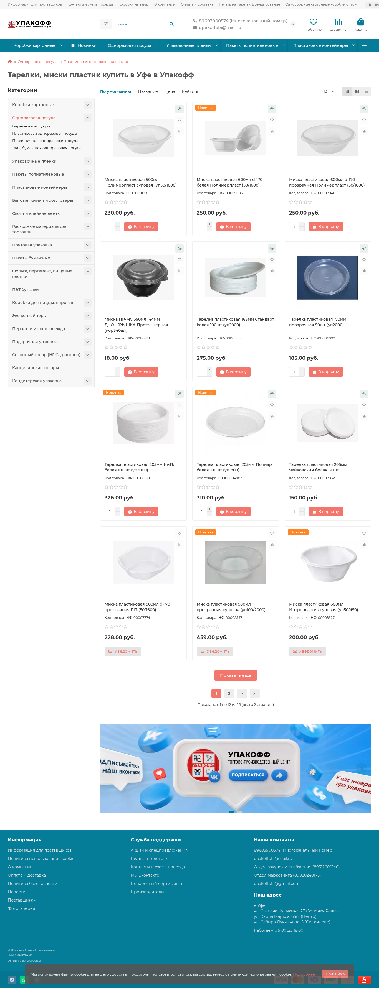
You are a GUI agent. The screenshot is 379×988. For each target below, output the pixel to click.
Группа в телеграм (150, 858)
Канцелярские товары (35, 367)
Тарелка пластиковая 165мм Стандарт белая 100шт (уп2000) (235, 322)
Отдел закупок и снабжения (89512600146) (297, 866)
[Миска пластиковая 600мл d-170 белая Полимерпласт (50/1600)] (236, 138)
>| (254, 693)
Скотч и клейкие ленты (36, 213)
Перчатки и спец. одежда (38, 328)
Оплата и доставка (197, 4)
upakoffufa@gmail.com (277, 883)
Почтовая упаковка (32, 244)
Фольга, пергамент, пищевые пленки (42, 274)
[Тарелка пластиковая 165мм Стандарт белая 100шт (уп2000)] (236, 278)
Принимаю (335, 974)
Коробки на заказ (133, 4)
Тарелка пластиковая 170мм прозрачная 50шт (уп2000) (317, 322)
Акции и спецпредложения (159, 850)
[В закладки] (179, 120)
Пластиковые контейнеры (320, 45)
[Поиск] (171, 24)
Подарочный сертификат (157, 883)
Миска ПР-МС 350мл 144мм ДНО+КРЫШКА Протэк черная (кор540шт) (136, 325)
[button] (110, 768)
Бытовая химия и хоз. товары (42, 200)
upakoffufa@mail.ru (220, 27)
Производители (147, 891)
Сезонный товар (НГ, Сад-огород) (46, 354)
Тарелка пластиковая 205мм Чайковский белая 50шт (318, 467)
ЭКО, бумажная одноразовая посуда (47, 147)
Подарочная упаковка (35, 341)
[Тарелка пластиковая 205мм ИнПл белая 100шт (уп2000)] (144, 423)
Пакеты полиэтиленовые (252, 45)
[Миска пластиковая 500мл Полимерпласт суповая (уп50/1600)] (144, 138)
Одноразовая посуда (129, 45)
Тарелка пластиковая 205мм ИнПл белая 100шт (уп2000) (140, 467)
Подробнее (304, 974)
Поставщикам (22, 900)
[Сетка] (347, 91)
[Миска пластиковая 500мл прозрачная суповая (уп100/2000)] (236, 562)
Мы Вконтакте (145, 875)
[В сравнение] (179, 131)
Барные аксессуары (31, 126)
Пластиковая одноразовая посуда (96, 61)
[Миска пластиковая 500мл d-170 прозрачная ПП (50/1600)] (144, 562)
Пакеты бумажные (31, 258)
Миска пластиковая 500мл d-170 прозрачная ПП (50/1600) (137, 607)
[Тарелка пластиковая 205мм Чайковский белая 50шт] (328, 423)
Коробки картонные (34, 45)
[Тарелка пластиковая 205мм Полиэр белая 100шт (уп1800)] (236, 423)
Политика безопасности (32, 883)
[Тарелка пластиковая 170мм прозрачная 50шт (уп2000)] (328, 278)
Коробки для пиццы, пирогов (42, 302)
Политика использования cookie (41, 858)
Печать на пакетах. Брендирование (249, 4)
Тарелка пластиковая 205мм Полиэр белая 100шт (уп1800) (234, 467)
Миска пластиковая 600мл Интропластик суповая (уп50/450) (323, 607)
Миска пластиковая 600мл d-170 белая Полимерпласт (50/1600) (229, 182)
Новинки (87, 45)
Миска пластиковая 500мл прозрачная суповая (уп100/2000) (231, 607)
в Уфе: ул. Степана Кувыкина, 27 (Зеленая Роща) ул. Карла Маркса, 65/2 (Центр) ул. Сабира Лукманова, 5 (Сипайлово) (296, 914)
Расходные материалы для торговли (40, 229)
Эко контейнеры (29, 315)
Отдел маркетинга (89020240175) (287, 875)
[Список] (357, 91)
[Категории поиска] (106, 24)
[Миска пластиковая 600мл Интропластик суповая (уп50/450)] (328, 562)
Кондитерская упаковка (37, 380)
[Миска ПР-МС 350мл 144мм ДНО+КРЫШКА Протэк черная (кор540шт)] (144, 278)
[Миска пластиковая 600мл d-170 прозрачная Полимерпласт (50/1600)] (328, 138)
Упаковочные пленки (188, 45)
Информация (25, 840)
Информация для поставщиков (35, 4)
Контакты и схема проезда (90, 4)
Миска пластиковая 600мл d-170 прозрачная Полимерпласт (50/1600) (327, 182)
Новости (17, 891)
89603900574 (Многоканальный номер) (243, 20)
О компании (164, 4)
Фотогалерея (21, 908)
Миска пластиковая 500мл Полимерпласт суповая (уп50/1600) (141, 182)
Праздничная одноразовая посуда (45, 140)
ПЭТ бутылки (25, 289)
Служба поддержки (156, 840)
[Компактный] (366, 91)
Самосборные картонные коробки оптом (321, 4)
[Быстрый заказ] (179, 109)
